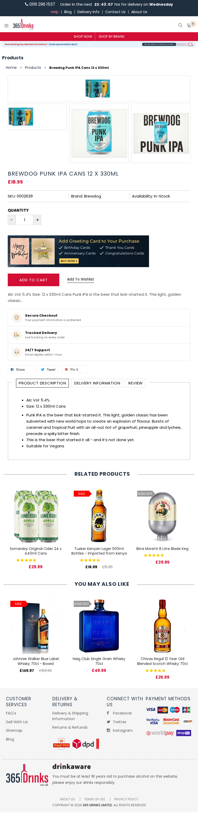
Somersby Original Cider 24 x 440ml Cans (36, 551)
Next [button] (185, 520)
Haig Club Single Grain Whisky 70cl (99, 661)
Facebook (122, 713)
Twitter (119, 722)
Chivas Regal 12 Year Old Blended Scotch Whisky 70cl (162, 661)
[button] (26, 560)
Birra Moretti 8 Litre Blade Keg (162, 548)
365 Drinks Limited (97, 805)
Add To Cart (33, 280)
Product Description (42, 383)
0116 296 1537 (41, 4)
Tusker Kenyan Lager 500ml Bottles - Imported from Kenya (99, 551)
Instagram (122, 730)
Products (12, 58)
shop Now (83, 36)
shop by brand (112, 36)
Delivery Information (97, 383)
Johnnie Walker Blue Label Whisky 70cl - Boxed (36, 661)
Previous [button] (13, 520)
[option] (37, 117)
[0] (189, 26)
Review (135, 383)
